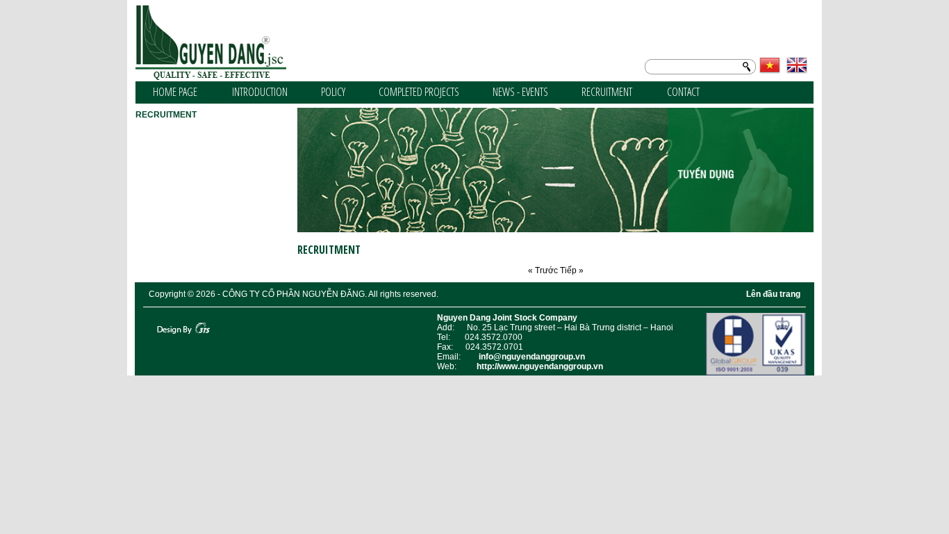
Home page (175, 91)
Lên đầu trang (773, 294)
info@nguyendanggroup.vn (532, 357)
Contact (683, 91)
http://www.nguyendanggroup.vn (540, 366)
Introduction (260, 91)
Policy (333, 91)
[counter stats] (150, 318)
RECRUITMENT (606, 91)
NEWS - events (520, 91)
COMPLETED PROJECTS (419, 91)
